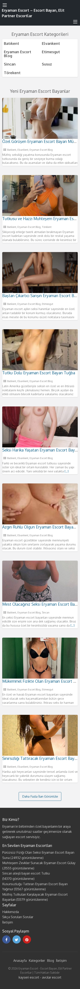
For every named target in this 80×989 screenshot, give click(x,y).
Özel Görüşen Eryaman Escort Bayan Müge (40, 141)
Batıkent (11, 43)
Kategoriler (37, 960)
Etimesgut (51, 51)
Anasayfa (20, 960)
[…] (67, 471)
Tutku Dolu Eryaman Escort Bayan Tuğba (38, 372)
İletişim (7, 922)
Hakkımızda (10, 912)
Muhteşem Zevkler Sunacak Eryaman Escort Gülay (38, 863)
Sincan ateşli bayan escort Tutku (26, 873)
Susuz (47, 64)
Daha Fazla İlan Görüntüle (40, 796)
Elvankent (51, 43)
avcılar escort (51, 977)
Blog (50, 960)
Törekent (12, 72)
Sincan (10, 64)
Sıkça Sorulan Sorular (17, 917)
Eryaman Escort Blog (17, 53)
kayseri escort (29, 977)
